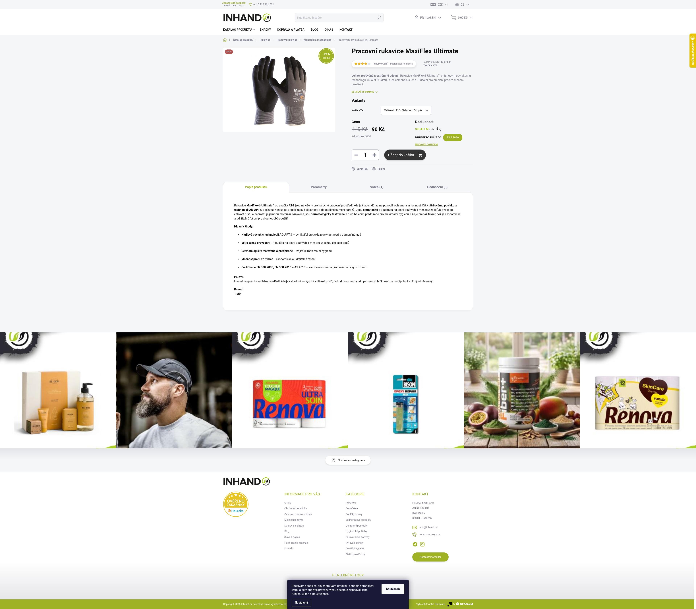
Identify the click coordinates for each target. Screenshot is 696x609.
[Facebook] (415, 543)
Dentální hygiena (355, 548)
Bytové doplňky (354, 542)
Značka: (430, 65)
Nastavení (301, 602)
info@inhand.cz (428, 527)
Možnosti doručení (426, 144)
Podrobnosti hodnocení (401, 64)
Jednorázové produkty (358, 519)
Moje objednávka (293, 519)
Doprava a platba (294, 525)
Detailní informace (363, 92)
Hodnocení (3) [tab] (437, 187)
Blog (286, 531)
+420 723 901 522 (430, 534)
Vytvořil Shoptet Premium (430, 604)
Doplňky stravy (354, 514)
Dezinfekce (352, 508)
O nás (287, 502)
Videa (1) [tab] (376, 187)
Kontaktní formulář (430, 557)
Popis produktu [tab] (256, 187)
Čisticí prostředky (355, 554)
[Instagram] (422, 543)
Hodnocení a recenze (296, 542)
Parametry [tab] (319, 187)
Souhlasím (393, 589)
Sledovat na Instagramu (351, 460)
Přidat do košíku (401, 155)
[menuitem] (239, 29)
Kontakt (288, 548)
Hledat (379, 17)
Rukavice (351, 502)
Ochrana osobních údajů (298, 514)
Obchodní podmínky (295, 508)
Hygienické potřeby (356, 531)
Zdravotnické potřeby (358, 537)
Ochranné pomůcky (357, 525)
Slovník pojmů (292, 537)
